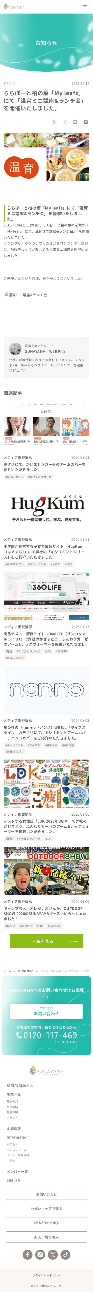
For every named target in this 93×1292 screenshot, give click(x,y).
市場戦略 (12, 1106)
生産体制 (12, 1112)
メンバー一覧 (17, 1171)
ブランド (12, 1117)
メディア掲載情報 (18, 1155)
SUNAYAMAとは (20, 1085)
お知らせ (9, 83)
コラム (11, 1160)
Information (25, 970)
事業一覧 (14, 1094)
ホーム (7, 970)
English (13, 1180)
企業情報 (14, 1128)
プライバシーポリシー (47, 1275)
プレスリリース (16, 1149)
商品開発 (12, 1101)
